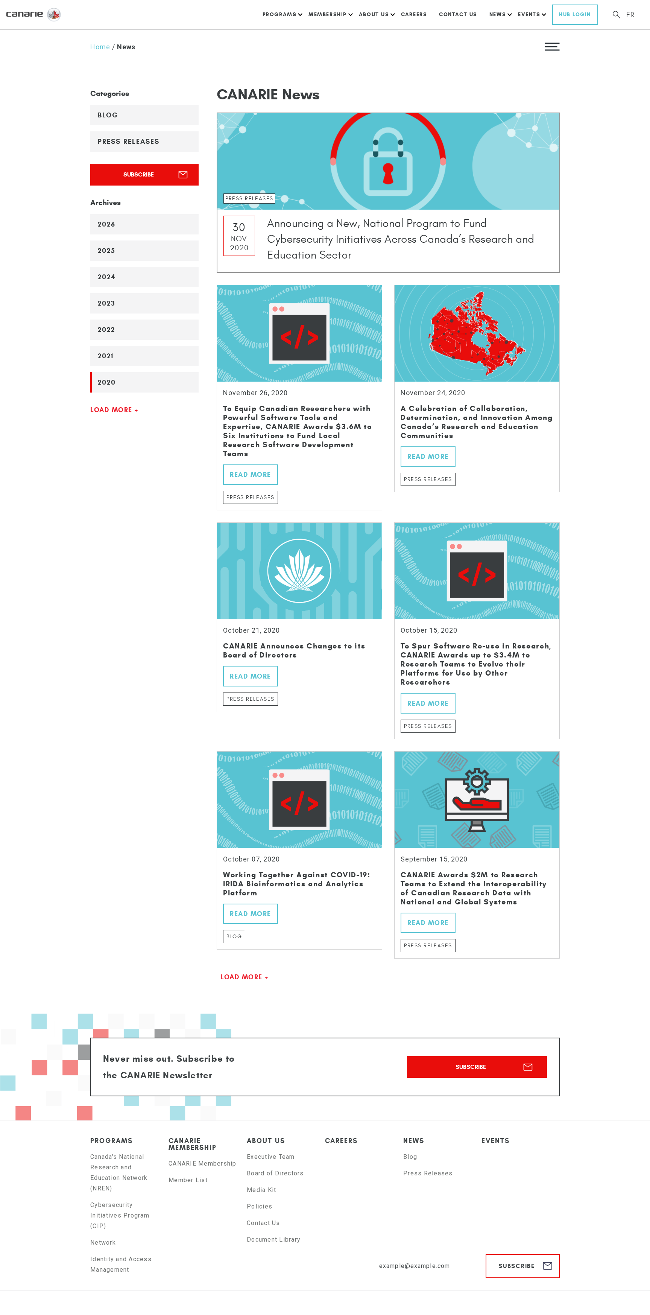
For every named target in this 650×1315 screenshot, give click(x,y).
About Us (374, 14)
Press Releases (128, 141)
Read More (250, 474)
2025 (106, 251)
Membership (327, 14)
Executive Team (271, 1156)
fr (630, 15)
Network (103, 1242)
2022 (106, 330)
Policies (259, 1206)
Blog (108, 115)
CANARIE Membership (193, 1144)
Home (100, 47)
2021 (106, 356)
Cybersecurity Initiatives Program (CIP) (119, 1215)
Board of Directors (275, 1173)
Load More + (114, 410)
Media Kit (261, 1189)
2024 (107, 277)
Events (529, 14)
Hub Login (575, 14)
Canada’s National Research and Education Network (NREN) (118, 1172)
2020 (107, 382)
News (497, 14)
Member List (188, 1180)
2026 (106, 224)
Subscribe (138, 174)
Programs (279, 14)
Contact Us (458, 14)
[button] (552, 46)
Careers (414, 14)
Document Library (274, 1239)
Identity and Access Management (121, 1264)
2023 (106, 303)
